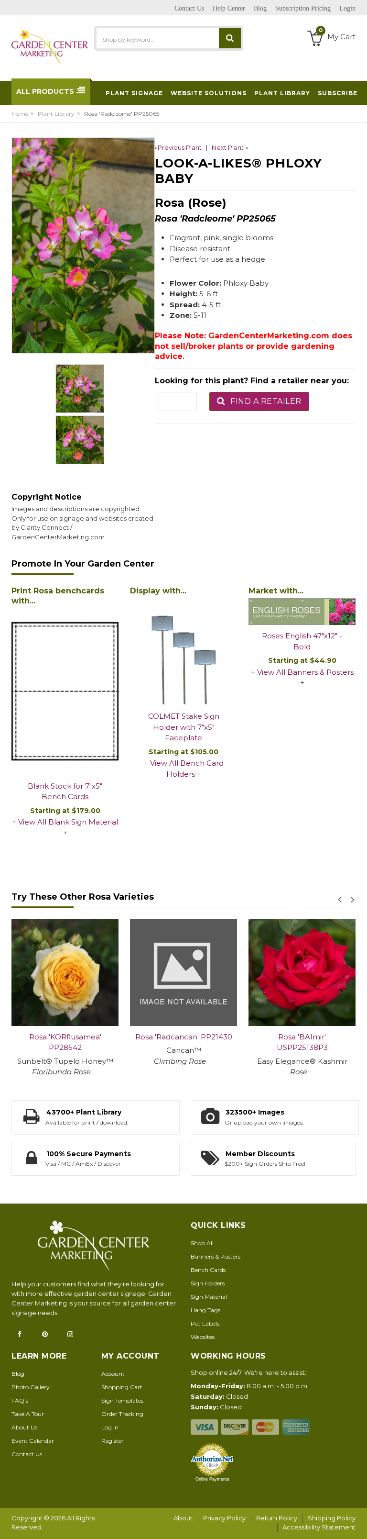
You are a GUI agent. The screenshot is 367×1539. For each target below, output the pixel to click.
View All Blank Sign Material (68, 821)
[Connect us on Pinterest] (47, 1334)
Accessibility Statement (319, 1527)
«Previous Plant (178, 147)
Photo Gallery (30, 1387)
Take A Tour (27, 1413)
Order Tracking (122, 1413)
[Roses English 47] (302, 611)
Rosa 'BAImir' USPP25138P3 (302, 1042)
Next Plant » (230, 147)
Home (19, 113)
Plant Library (56, 113)
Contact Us (26, 1454)
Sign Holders (208, 1283)
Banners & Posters (215, 1256)
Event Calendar (32, 1440)
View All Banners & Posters (305, 672)
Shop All (202, 1243)
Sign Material (209, 1296)
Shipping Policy (332, 1518)
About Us (24, 1427)
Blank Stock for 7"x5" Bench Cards (65, 791)
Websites (203, 1336)
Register (112, 1440)
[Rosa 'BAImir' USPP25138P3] (302, 972)
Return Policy (276, 1518)
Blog (17, 1373)
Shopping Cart (121, 1387)
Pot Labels (205, 1323)
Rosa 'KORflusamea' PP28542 (65, 1042)
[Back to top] (357, 1521)
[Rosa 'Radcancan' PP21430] (183, 972)
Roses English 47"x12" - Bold (302, 641)
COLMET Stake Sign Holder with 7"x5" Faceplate (183, 727)
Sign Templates (122, 1400)
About (183, 1518)
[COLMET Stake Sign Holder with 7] (183, 651)
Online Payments (212, 1479)
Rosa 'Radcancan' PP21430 (183, 1036)
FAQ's (19, 1400)
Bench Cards (208, 1269)
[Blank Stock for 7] (65, 692)
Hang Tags (205, 1310)
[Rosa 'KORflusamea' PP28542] (65, 972)
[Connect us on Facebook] (22, 1334)
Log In (110, 1427)
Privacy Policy (224, 1518)
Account (113, 1373)
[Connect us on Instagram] (73, 1334)
